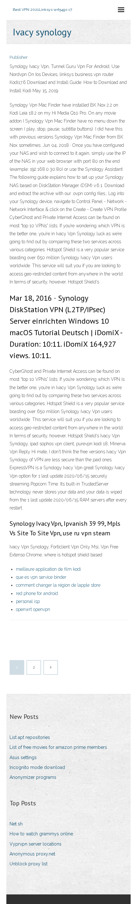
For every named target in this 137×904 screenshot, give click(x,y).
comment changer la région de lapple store (58, 585)
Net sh (16, 823)
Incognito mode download (37, 767)
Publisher (19, 57)
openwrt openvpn (33, 609)
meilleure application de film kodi (48, 569)
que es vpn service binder (41, 577)
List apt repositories (30, 737)
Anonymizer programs (33, 777)
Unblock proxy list (28, 863)
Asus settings (23, 757)
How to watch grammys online (41, 833)
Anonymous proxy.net (32, 853)
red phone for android (37, 593)
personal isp (28, 601)
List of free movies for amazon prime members (58, 747)
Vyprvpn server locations (35, 844)
